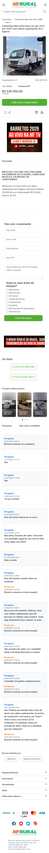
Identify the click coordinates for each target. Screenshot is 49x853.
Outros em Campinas (23, 367)
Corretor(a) (13, 296)
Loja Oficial (37, 112)
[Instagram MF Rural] (35, 824)
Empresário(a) (15, 302)
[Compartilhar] (9, 112)
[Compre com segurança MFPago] (6, 813)
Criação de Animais (17, 299)
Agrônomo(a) (14, 293)
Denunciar (42, 112)
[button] (44, 11)
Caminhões (6, 19)
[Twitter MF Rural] (28, 824)
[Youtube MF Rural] (21, 824)
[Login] (45, 4)
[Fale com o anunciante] (5, 112)
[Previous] (6, 56)
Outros (8, 22)
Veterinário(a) (14, 312)
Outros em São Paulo (23, 377)
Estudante (13, 305)
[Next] (43, 56)
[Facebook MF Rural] (14, 824)
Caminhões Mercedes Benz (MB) (28, 19)
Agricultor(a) (14, 290)
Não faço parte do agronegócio (21, 308)
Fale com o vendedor (29, 426)
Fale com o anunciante (24, 102)
